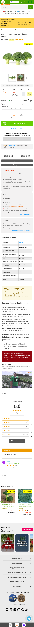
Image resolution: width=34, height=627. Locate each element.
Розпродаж (15, 2)
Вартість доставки (25, 214)
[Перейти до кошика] (23, 624)
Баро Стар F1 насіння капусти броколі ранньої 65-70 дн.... (25, 506)
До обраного (14, 117)
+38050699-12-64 (10, 11)
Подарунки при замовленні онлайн (21, 230)
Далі (27, 78)
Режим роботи (17, 558)
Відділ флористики (17, 568)
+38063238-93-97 (24, 11)
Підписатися (27, 529)
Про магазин (17, 586)
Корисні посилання (17, 581)
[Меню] (30, 2)
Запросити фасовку (17, 139)
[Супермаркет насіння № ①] (3, 2)
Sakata (21, 242)
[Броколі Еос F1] (12, 77)
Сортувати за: (8, 454)
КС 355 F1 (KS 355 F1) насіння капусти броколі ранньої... (8, 506)
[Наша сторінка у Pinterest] (22, 609)
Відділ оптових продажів (17, 572)
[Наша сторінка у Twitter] (7, 609)
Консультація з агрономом (17, 577)
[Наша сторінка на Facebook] (15, 609)
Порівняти (21, 117)
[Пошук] (30, 7)
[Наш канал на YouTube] (11, 609)
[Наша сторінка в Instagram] (18, 609)
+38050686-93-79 (24, 13)
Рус (22, 2)
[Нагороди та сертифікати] (17, 602)
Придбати (19, 123)
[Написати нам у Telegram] (29, 618)
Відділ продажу (17, 563)
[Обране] (17, 624)
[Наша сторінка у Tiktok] (26, 609)
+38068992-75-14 (10, 13)
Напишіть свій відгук (18, 440)
